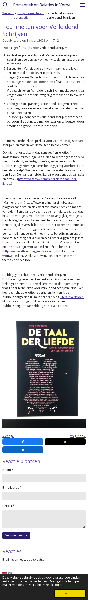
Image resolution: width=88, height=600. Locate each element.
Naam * (7, 470)
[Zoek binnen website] (5, 5)
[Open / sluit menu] (82, 5)
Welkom (8, 13)
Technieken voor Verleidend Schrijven (61, 15)
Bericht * (8, 506)
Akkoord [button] (69, 593)
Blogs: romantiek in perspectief (29, 15)
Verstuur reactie (16, 535)
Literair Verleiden (72, 297)
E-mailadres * (11, 488)
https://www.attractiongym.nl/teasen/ (28, 251)
